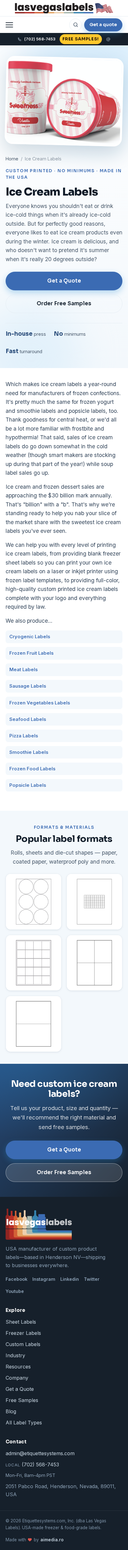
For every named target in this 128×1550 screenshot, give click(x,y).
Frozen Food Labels (32, 769)
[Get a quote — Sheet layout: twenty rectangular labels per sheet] (34, 963)
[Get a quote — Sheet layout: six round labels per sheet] (34, 902)
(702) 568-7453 (32, 1464)
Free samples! (80, 39)
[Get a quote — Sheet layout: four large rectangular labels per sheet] (94, 963)
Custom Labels (23, 1344)
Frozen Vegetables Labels (39, 703)
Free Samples (22, 1400)
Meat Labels (23, 669)
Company (17, 1378)
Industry (15, 1355)
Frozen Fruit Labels (31, 653)
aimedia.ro (52, 1539)
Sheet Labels (21, 1322)
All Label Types (24, 1422)
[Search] (75, 25)
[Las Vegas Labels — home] (64, 8)
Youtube (15, 1291)
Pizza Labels (23, 736)
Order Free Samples (64, 303)
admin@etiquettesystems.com (40, 1453)
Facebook (16, 1279)
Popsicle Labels (27, 785)
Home (12, 158)
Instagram (43, 1279)
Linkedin (69, 1279)
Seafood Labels (27, 719)
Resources (18, 1366)
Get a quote (103, 24)
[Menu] (9, 25)
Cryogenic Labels (29, 636)
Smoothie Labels (28, 752)
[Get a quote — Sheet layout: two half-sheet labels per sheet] (34, 1024)
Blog (11, 1411)
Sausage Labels (27, 686)
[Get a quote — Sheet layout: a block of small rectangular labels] (94, 902)
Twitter (91, 1279)
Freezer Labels (23, 1333)
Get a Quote (64, 281)
